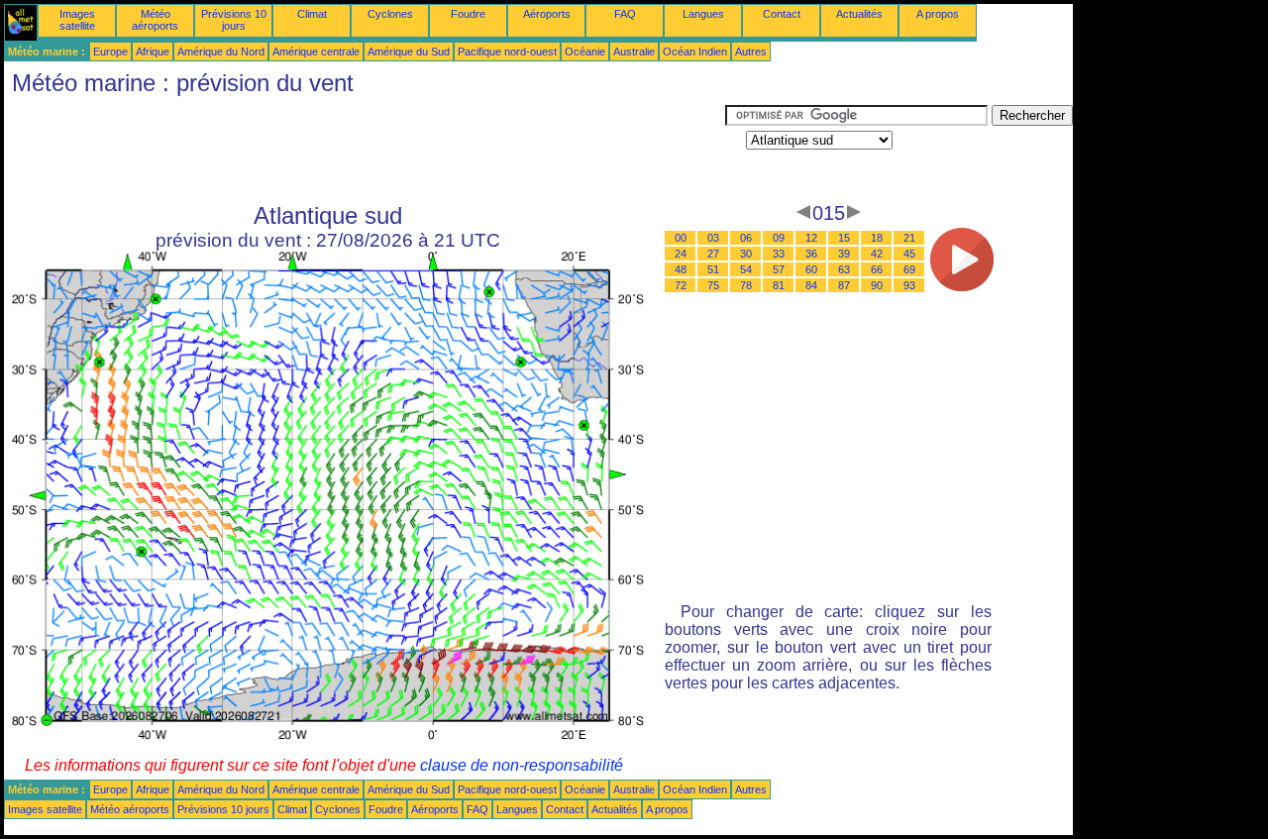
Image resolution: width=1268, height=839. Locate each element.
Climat (312, 14)
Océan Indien (695, 51)
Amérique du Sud (409, 51)
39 (844, 254)
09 (779, 238)
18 (877, 238)
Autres (751, 51)
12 (811, 238)
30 (746, 254)
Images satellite (77, 20)
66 (877, 269)
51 (713, 269)
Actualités (859, 14)
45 (909, 254)
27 (713, 254)
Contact (781, 14)
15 (844, 238)
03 (713, 238)
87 (844, 285)
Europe (110, 51)
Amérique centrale (316, 51)
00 (681, 238)
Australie (634, 51)
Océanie (585, 51)
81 (779, 285)
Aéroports (547, 14)
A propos (937, 14)
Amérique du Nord (220, 51)
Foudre (468, 14)
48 (681, 269)
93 (909, 285)
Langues (703, 14)
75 (713, 285)
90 (877, 285)
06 (746, 238)
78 (746, 285)
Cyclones (390, 14)
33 (779, 254)
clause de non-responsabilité (521, 765)
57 (779, 269)
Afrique (152, 51)
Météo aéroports (155, 20)
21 (909, 238)
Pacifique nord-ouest (507, 51)
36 (811, 254)
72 (681, 285)
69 (909, 269)
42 (877, 254)
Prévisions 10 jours (233, 20)
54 (746, 269)
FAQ (625, 14)
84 (811, 285)
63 (844, 269)
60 (811, 269)
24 (681, 254)
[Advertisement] (364, 149)
